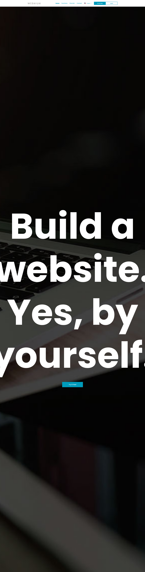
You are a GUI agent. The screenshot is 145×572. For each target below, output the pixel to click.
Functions (64, 3)
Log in (111, 3)
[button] (87, 3)
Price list (72, 3)
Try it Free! (72, 384)
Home (58, 3)
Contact (79, 3)
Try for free (100, 3)
